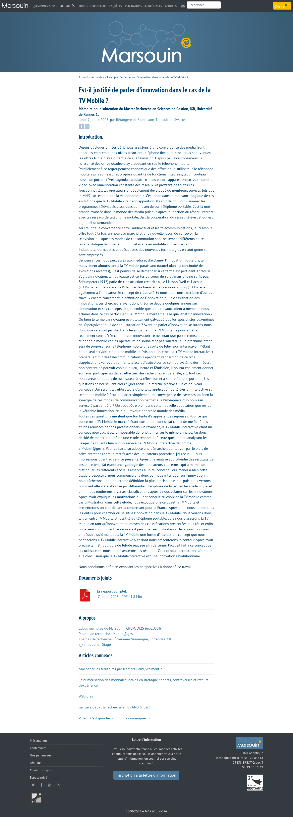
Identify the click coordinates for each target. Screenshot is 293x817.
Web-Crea (86, 696)
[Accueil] (15, 6)
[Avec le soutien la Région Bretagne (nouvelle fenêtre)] (255, 782)
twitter (33, 785)
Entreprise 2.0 (160, 639)
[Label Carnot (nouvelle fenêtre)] (36, 798)
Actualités (67, 6)
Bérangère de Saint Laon (135, 120)
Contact (183, 6)
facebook (41, 785)
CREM (130, 628)
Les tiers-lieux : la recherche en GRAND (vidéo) (114, 707)
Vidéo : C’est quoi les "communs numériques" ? (114, 718)
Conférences (153, 6)
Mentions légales (41, 770)
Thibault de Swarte (170, 120)
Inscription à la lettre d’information (146, 775)
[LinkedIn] (87, 126)
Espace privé (38, 777)
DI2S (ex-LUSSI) (149, 628)
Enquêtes (115, 6)
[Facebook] (81, 126)
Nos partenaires (40, 755)
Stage (106, 645)
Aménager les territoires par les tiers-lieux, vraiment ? (120, 669)
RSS (58, 785)
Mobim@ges (123, 634)
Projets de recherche (92, 6)
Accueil (83, 77)
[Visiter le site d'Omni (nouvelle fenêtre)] (282, 6)
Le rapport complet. (112, 591)
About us (171, 6)
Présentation (38, 741)
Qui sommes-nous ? (45, 6)
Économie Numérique (131, 639)
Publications (133, 6)
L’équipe (35, 763)
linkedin (50, 785)
